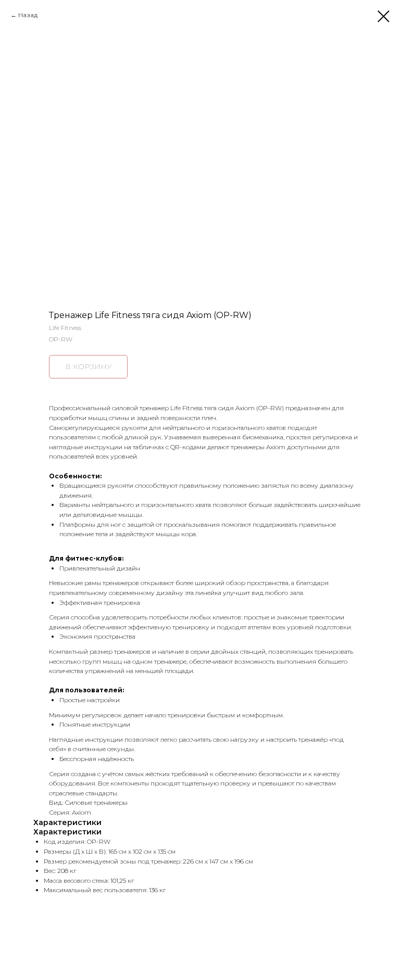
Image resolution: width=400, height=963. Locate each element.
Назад (28, 15)
